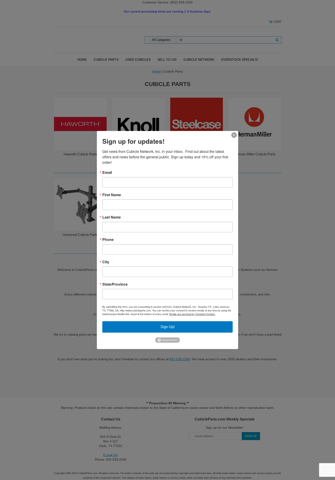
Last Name (111, 217)
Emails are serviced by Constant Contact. (192, 314)
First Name (111, 195)
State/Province (115, 284)
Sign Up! (167, 327)
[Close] (234, 135)
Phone (108, 239)
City (105, 262)
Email (107, 172)
